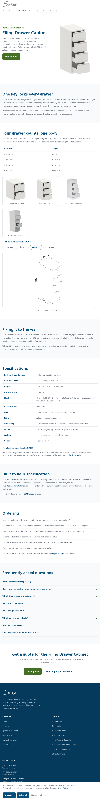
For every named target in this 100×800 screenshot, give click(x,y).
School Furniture (58, 735)
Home (4, 11)
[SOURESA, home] (9, 4)
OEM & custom (30, 494)
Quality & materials (73, 455)
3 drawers (22, 247)
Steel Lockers (57, 726)
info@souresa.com (10, 772)
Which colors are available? (15, 618)
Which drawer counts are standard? (18, 596)
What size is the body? (12, 603)
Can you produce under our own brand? (20, 632)
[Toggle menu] (95, 3)
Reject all (23, 795)
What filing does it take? (13, 610)
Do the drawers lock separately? (17, 581)
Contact (5, 744)
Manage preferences (39, 795)
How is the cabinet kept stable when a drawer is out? (26, 589)
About (4, 721)
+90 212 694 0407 (9, 765)
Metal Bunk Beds (59, 730)
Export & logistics (59, 553)
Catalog (5, 726)
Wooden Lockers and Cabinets (64, 744)
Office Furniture (58, 754)
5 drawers (49, 247)
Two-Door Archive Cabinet (13, 486)
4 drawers (36, 247)
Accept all (9, 795)
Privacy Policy (62, 788)
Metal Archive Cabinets (26, 11)
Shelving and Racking (61, 749)
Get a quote (11, 56)
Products (12, 11)
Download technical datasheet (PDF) (17, 448)
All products (57, 721)
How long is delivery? (12, 625)
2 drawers (9, 247)
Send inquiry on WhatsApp (59, 671)
